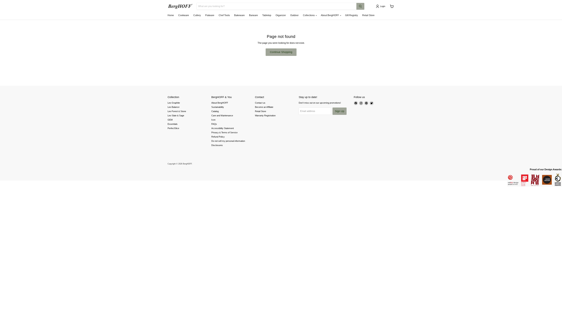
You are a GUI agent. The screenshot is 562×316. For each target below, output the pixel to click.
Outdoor (294, 15)
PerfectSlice (173, 128)
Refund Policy (218, 136)
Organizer (281, 15)
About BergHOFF (330, 15)
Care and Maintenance (222, 115)
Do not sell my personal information (228, 141)
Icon (213, 119)
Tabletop (266, 15)
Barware (253, 15)
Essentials (173, 124)
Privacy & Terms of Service (224, 132)
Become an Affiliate (264, 107)
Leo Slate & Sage (176, 115)
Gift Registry (351, 15)
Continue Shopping (281, 52)
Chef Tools (224, 15)
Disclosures (217, 145)
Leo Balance (173, 107)
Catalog (215, 111)
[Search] (360, 6)
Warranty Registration (265, 115)
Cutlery (197, 15)
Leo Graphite (174, 103)
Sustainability (217, 107)
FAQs (214, 124)
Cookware (183, 15)
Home (171, 15)
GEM (170, 119)
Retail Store (368, 15)
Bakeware (239, 15)
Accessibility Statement (222, 128)
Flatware (209, 15)
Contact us (260, 103)
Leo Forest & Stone (177, 111)
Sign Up (339, 111)
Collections (309, 15)
